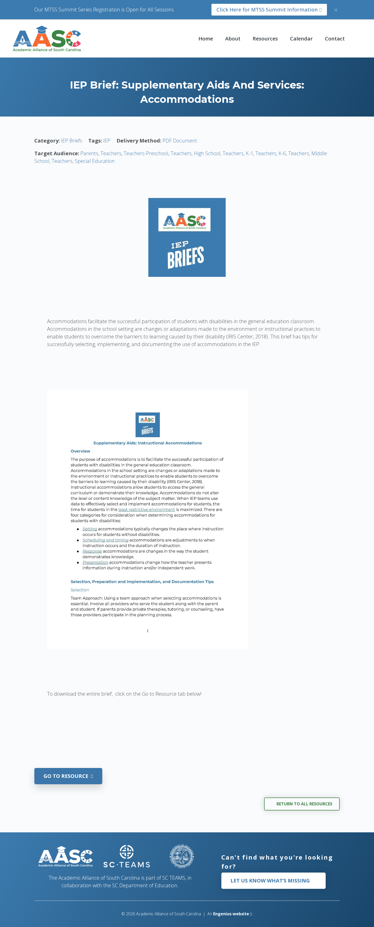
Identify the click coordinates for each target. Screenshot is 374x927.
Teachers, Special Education (83, 161)
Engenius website (231, 914)
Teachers (110, 153)
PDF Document (180, 140)
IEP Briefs (71, 140)
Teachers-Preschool (146, 153)
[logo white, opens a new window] (126, 856)
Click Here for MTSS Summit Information (268, 9)
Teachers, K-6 (270, 153)
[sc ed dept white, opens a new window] (181, 856)
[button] (245, 38)
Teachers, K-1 (238, 153)
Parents (89, 153)
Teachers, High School (195, 153)
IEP (106, 140)
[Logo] (47, 38)
